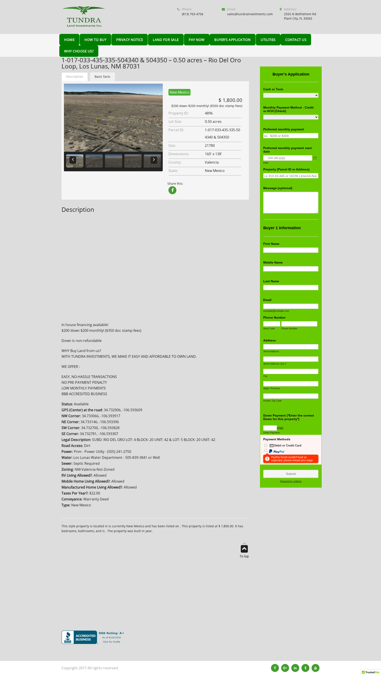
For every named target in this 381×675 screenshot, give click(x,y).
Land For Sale (166, 39)
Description (74, 76)
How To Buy (95, 39)
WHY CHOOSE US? (78, 51)
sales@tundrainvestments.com (250, 14)
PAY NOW (197, 39)
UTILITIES (268, 39)
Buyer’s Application (232, 39)
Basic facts (102, 76)
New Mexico (179, 92)
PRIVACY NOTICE (129, 39)
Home (69, 39)
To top (244, 556)
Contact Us (295, 39)
